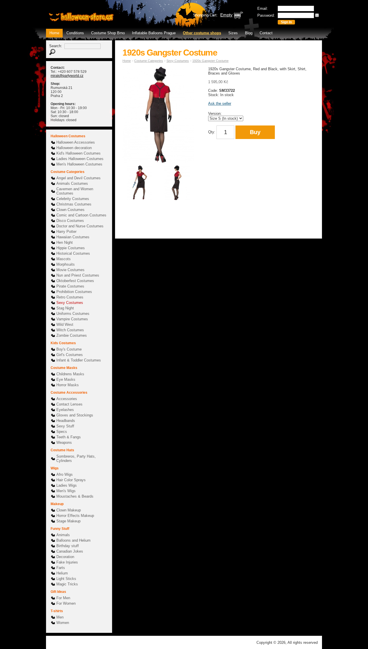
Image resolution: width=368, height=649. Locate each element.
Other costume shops (202, 33)
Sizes (233, 33)
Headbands (65, 420)
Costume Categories (148, 60)
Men (60, 617)
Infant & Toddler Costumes (78, 360)
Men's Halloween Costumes (79, 164)
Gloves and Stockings (74, 415)
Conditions (75, 33)
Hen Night (64, 242)
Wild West (64, 324)
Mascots (63, 259)
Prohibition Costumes (74, 292)
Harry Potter (66, 231)
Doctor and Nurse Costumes (79, 226)
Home (54, 33)
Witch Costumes (70, 330)
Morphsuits (65, 264)
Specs (61, 431)
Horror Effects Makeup (75, 515)
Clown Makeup (68, 510)
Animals (63, 535)
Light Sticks (66, 578)
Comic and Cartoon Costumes (81, 215)
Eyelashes (65, 410)
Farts (60, 568)
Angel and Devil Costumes (78, 178)
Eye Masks (65, 379)
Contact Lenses (69, 404)
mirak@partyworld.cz (67, 76)
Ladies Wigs (66, 485)
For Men (63, 598)
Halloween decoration (74, 148)
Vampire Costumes (72, 319)
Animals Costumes (72, 183)
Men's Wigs (66, 491)
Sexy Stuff (65, 426)
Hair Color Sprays (71, 480)
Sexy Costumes (69, 302)
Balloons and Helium (73, 540)
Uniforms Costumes (72, 313)
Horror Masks (67, 385)
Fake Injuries (67, 562)
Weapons (64, 442)
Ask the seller (219, 103)
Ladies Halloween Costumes (79, 159)
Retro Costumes (69, 297)
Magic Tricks (67, 584)
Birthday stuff (67, 546)
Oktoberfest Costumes (75, 281)
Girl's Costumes (69, 355)
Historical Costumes (73, 253)
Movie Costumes (70, 270)
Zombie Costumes (71, 335)
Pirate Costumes (70, 286)
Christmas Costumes (73, 204)
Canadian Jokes (69, 551)
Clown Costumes (70, 210)
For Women (66, 603)
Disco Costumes (70, 220)
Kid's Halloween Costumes (78, 153)
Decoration (65, 557)
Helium (62, 573)
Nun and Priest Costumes (77, 275)
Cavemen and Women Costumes (74, 191)
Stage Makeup (68, 521)
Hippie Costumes (70, 248)
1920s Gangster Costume (210, 60)
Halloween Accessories (75, 142)
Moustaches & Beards (74, 496)
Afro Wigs (64, 474)
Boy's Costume (69, 349)
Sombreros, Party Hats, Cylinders (76, 458)
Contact (266, 33)
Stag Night (65, 308)
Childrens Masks (70, 374)
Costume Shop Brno (108, 33)
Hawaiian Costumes (72, 237)
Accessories (66, 399)
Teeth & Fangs (68, 437)
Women (62, 623)
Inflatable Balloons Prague (154, 33)
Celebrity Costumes (72, 199)
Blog (248, 33)
